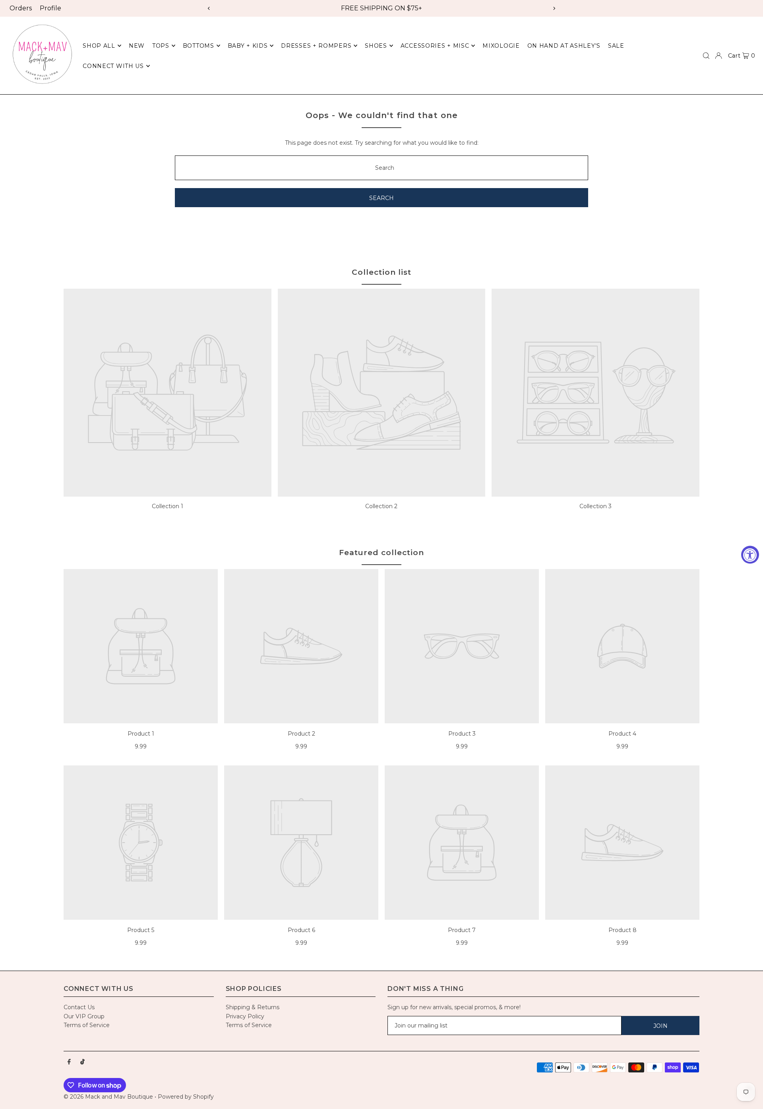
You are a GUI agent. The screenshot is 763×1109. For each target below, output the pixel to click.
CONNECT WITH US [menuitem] (113, 66)
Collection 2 (381, 506)
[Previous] (209, 8)
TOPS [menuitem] (160, 45)
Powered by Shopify (186, 1096)
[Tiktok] (82, 1062)
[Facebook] (69, 1062)
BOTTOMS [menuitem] (198, 45)
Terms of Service (87, 1025)
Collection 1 (167, 506)
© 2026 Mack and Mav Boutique (109, 1096)
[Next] (554, 8)
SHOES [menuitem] (376, 45)
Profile (50, 8)
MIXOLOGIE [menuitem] (500, 45)
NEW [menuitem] (137, 45)
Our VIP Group (84, 1016)
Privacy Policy (245, 1016)
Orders (21, 8)
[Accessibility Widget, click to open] (750, 554)
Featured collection (381, 552)
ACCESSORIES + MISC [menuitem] (435, 45)
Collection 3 (595, 506)
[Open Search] (706, 55)
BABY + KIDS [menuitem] (248, 45)
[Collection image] (167, 393)
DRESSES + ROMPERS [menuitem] (316, 45)
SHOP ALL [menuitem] (99, 45)
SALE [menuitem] (616, 45)
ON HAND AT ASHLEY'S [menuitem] (563, 45)
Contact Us (79, 1007)
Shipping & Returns (252, 1007)
